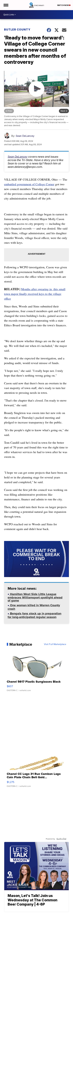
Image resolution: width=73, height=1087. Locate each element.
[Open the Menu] (6, 5)
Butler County (17, 29)
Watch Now (63, 5)
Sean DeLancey (25, 135)
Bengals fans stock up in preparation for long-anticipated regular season (34, 615)
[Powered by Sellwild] (61, 839)
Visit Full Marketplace (55, 644)
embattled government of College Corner (29, 184)
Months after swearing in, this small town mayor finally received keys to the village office (34, 294)
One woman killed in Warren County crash (34, 607)
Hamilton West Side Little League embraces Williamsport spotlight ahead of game (35, 598)
